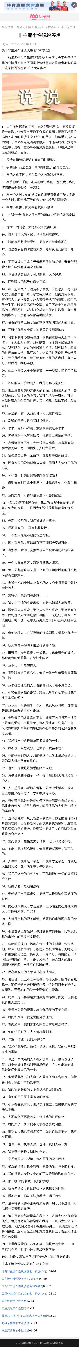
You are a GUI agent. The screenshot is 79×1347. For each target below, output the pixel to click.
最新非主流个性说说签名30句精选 (22, 1286)
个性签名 (51, 27)
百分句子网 (23, 27)
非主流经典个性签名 (14, 1308)
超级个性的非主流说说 (15, 1323)
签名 (38, 27)
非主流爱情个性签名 (14, 1301)
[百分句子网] (39, 17)
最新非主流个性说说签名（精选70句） (25, 1293)
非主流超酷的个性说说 (15, 1330)
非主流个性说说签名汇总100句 (20, 1278)
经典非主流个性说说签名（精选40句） (25, 1271)
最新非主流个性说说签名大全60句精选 (25, 1315)
